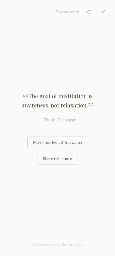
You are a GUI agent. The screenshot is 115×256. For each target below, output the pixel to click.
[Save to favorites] (89, 12)
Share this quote (57, 158)
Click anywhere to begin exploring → (57, 245)
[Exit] (103, 12)
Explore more (67, 11)
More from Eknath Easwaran (57, 142)
